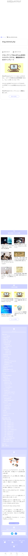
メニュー (11, 554)
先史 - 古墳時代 (7, 423)
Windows (5, 380)
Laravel (5, 356)
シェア (5, 554)
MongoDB (6, 398)
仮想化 (4, 377)
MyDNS (6, 364)
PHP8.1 (7, 352)
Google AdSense (7, 369)
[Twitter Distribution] (12, 533)
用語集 (4, 367)
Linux (4, 402)
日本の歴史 (4, 418)
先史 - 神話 (6, 421)
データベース (6, 397)
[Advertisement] (14, 20)
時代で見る (5, 419)
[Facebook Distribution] (16, 534)
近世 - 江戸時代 (7, 436)
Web (3, 334)
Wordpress (5, 354)
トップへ (22, 554)
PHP (4, 347)
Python (5, 395)
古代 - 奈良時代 (7, 428)
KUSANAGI (6, 362)
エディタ (5, 388)
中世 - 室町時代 (7, 434)
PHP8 (5, 349)
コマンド (6, 385)
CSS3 (4, 339)
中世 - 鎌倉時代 (7, 433)
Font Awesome (6, 366)
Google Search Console (8, 371)
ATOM (5, 390)
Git (4, 410)
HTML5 (5, 337)
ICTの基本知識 (6, 375)
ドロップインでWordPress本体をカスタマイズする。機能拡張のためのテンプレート (13, 57)
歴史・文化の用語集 (7, 438)
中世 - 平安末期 (7, 431)
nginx (5, 359)
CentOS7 (6, 405)
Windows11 (7, 382)
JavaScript (5, 342)
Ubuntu (6, 407)
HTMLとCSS (6, 341)
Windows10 (7, 383)
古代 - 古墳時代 (7, 424)
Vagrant (6, 378)
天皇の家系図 (6, 439)
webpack (7, 346)
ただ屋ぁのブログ (14, 1)
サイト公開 (5, 336)
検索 (17, 554)
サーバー (5, 357)
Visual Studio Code (8, 392)
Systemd (6, 408)
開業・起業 (4, 445)
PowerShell (8, 387)
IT (2, 373)
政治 (3, 444)
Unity (4, 412)
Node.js (6, 344)
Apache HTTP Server (9, 361)
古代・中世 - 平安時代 (9, 429)
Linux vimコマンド (8, 393)
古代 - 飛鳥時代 (7, 426)
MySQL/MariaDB (8, 400)
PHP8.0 (7, 351)
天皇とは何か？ (6, 441)
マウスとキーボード (7, 413)
